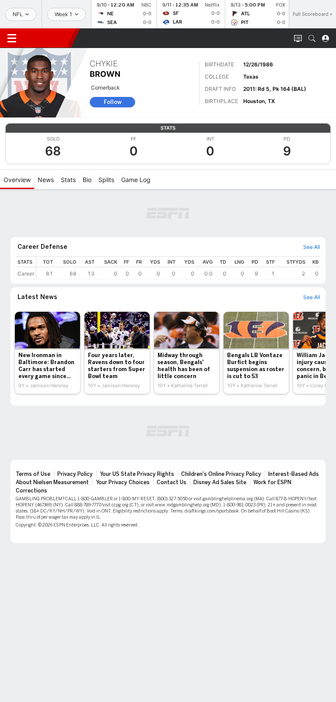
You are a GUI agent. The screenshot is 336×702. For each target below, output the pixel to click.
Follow (113, 102)
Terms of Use (33, 474)
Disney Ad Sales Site (219, 482)
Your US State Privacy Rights (137, 474)
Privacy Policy (75, 474)
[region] (178, 267)
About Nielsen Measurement (52, 482)
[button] (311, 38)
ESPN (47, 38)
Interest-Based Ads (293, 474)
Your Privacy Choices (123, 482)
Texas (251, 76)
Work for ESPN (272, 482)
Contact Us (171, 482)
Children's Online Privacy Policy (221, 474)
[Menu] (12, 38)
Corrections (31, 491)
